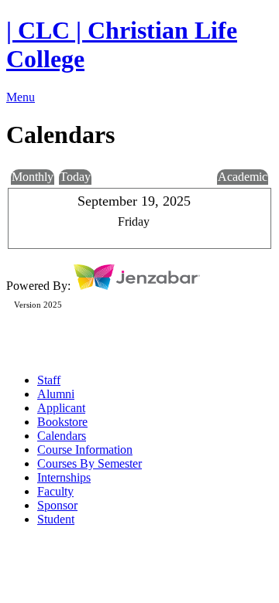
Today (75, 176)
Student (55, 519)
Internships (64, 477)
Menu (20, 97)
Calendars (61, 435)
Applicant (61, 407)
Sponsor (57, 505)
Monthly (32, 176)
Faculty (55, 491)
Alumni (55, 393)
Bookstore (62, 421)
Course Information (85, 449)
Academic (242, 176)
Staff (48, 380)
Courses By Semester (89, 463)
